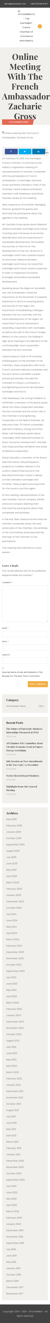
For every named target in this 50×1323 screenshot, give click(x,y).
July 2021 (11, 1116)
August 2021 (12, 1110)
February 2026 (14, 825)
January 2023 (13, 1015)
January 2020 (13, 1224)
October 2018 (13, 1274)
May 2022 (11, 1059)
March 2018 (12, 1281)
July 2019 (11, 1249)
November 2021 (14, 1097)
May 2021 (11, 1129)
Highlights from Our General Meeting (21, 788)
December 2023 (15, 952)
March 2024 (12, 939)
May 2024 (11, 926)
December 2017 (14, 1287)
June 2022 (11, 1053)
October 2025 (14, 838)
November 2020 (15, 1167)
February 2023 (14, 1009)
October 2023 (13, 964)
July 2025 (11, 857)
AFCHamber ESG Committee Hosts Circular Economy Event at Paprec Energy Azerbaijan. (24, 747)
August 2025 (13, 850)
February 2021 (13, 1148)
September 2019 (15, 1243)
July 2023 (11, 977)
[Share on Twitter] (25, 151)
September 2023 (15, 971)
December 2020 (15, 1160)
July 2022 (11, 1047)
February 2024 (14, 945)
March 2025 (12, 882)
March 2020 (12, 1211)
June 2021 (11, 1122)
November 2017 (14, 1293)
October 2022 (13, 1034)
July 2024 (11, 914)
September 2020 (15, 1179)
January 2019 (13, 1268)
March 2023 (12, 1002)
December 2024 (15, 901)
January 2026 (13, 832)
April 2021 (11, 1135)
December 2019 (14, 1230)
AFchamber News (19, 122)
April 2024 (11, 933)
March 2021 (12, 1141)
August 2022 (12, 1040)
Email (5, 641)
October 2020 (14, 1173)
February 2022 (14, 1078)
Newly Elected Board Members (22, 775)
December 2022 (15, 1021)
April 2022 (11, 1066)
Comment (7, 582)
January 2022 (13, 1085)
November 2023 (15, 958)
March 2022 (12, 1072)
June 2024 (12, 920)
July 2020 (11, 1186)
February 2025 (14, 888)
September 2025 (15, 844)
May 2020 (11, 1198)
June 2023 (11, 983)
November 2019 (14, 1236)
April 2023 (11, 996)
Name (5, 628)
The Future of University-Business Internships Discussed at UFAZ (24, 730)
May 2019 (11, 1262)
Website (6, 655)
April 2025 (11, 876)
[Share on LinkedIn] (38, 151)
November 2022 (15, 1028)
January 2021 (13, 1154)
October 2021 (13, 1103)
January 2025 (13, 895)
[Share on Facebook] (11, 151)
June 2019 (11, 1255)
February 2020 (14, 1217)
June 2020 (11, 1192)
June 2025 (11, 863)
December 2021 (14, 1091)
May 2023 (11, 990)
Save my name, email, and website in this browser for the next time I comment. (22, 674)
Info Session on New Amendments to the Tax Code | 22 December (24, 763)
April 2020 (11, 1205)
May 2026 (11, 819)
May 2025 (11, 869)
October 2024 (14, 907)
